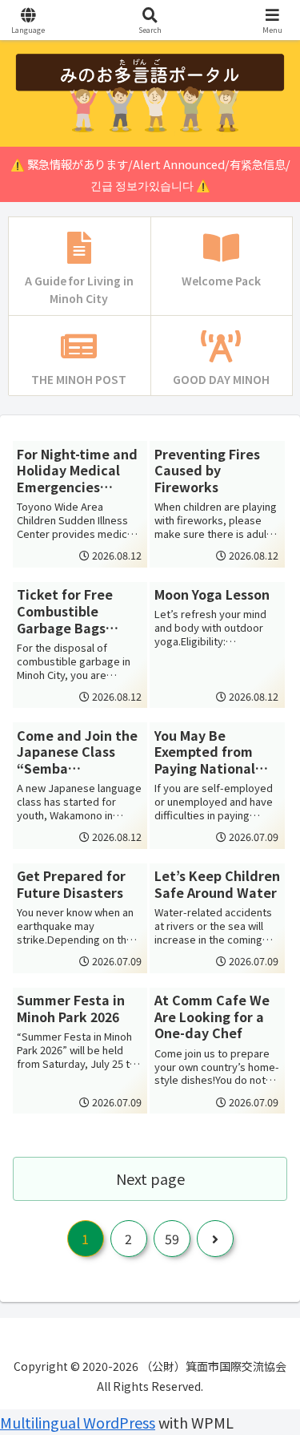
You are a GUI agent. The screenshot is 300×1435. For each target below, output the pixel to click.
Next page (150, 1178)
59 (172, 1238)
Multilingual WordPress (77, 1422)
